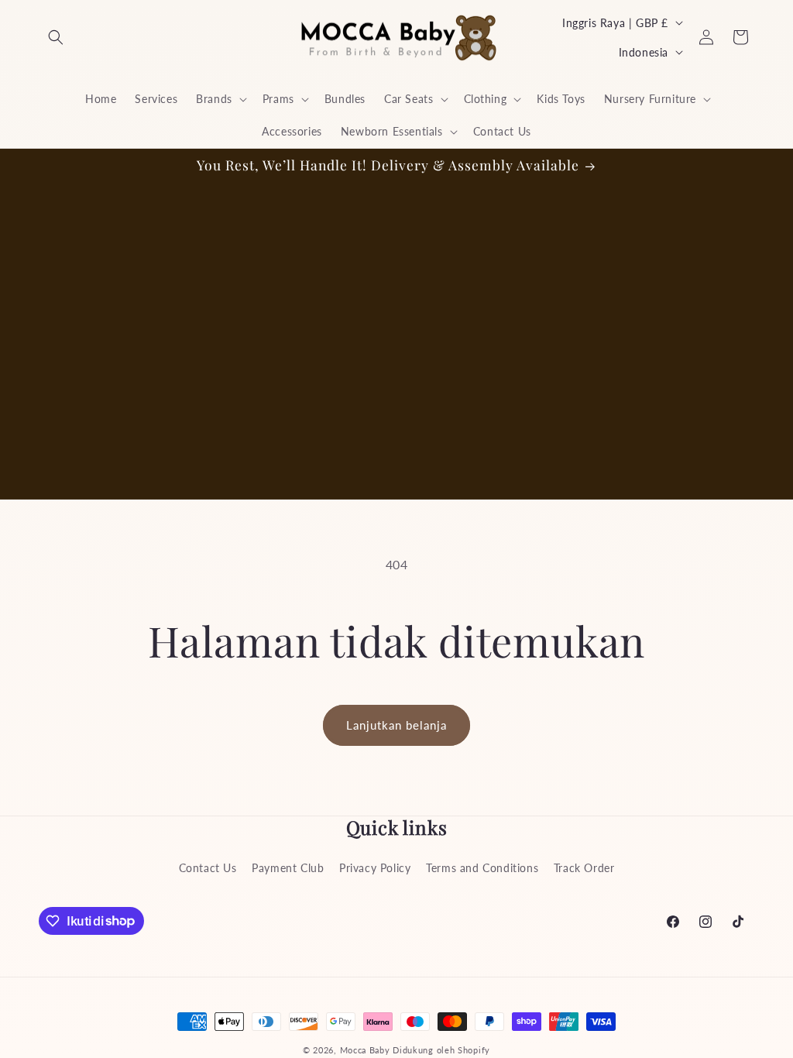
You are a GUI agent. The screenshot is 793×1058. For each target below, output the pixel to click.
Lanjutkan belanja (396, 725)
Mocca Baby (365, 1050)
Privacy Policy (374, 867)
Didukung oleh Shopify (441, 1050)
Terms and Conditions (482, 867)
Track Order (584, 867)
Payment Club (288, 867)
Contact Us (208, 867)
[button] (56, 37)
